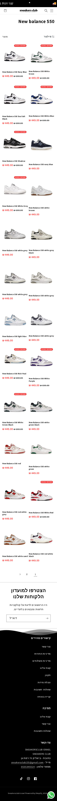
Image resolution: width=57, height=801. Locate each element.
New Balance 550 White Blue (41, 116)
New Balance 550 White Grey (15, 206)
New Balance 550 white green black (39, 423)
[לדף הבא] (19, 574)
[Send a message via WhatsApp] (51, 795)
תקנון (48, 675)
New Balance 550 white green (39, 467)
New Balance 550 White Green (39, 72)
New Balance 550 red (11, 463)
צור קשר (46, 646)
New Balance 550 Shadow (13, 161)
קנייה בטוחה (44, 696)
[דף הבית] (52, 10)
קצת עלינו (45, 668)
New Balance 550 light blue (14, 336)
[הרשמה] (47, 618)
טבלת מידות (44, 682)
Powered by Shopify (33, 793)
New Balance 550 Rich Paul (14, 373)
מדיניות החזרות (42, 653)
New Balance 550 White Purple (39, 379)
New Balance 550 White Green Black (12, 423)
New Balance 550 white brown (39, 209)
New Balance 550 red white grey (14, 513)
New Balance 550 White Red (41, 512)
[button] (46, 10)
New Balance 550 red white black (41, 555)
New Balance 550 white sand (15, 556)
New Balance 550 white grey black (41, 251)
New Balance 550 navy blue (41, 164)
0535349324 (28, 766)
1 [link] (35, 574)
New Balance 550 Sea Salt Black (13, 117)
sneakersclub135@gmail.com (27, 762)
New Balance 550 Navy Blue (14, 72)
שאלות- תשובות (42, 689)
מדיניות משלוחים (41, 660)
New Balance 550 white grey (15, 250)
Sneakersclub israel (16, 793)
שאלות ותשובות (42, 731)
